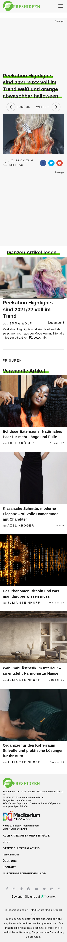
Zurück (22, 106)
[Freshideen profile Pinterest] (29, 889)
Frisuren (12, 360)
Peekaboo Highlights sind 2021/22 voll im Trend (28, 309)
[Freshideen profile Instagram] (14, 889)
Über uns (10, 860)
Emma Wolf (20, 323)
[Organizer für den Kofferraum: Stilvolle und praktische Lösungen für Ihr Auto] (33, 715)
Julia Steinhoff (23, 602)
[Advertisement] (33, 45)
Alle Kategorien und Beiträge (26, 835)
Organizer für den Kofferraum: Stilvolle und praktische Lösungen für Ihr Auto (33, 750)
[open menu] (60, 6)
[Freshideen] (21, 6)
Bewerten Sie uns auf (26, 896)
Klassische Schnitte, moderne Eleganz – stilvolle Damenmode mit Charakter (30, 513)
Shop (6, 841)
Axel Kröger (20, 443)
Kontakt (9, 867)
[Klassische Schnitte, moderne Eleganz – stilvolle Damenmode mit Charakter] (33, 478)
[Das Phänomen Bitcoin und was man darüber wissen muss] (33, 560)
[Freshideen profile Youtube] (37, 889)
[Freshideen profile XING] (59, 889)
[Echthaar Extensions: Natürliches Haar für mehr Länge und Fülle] (33, 401)
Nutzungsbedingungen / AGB (24, 873)
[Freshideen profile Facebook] (7, 889)
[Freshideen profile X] (45, 889)
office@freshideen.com (26, 825)
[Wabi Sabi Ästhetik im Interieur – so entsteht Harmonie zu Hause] (33, 637)
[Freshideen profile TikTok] (21, 889)
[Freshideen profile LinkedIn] (52, 889)
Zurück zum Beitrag (21, 162)
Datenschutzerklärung (21, 848)
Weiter (44, 106)
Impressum (11, 854)
